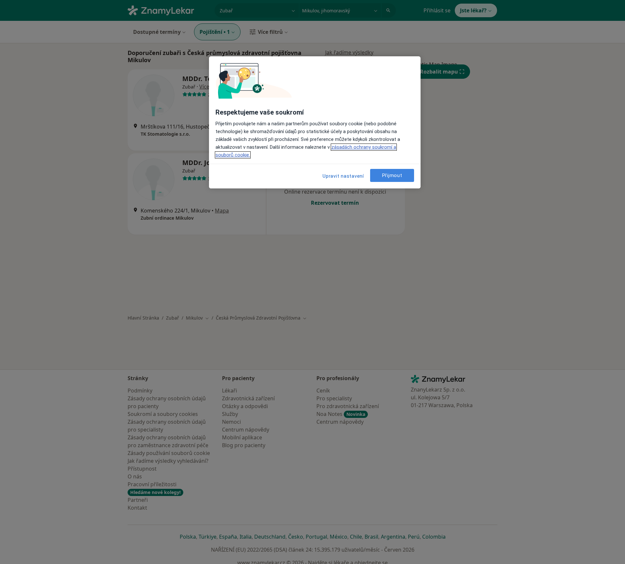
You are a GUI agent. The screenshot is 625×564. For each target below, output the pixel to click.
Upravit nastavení (343, 176)
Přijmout (392, 175)
